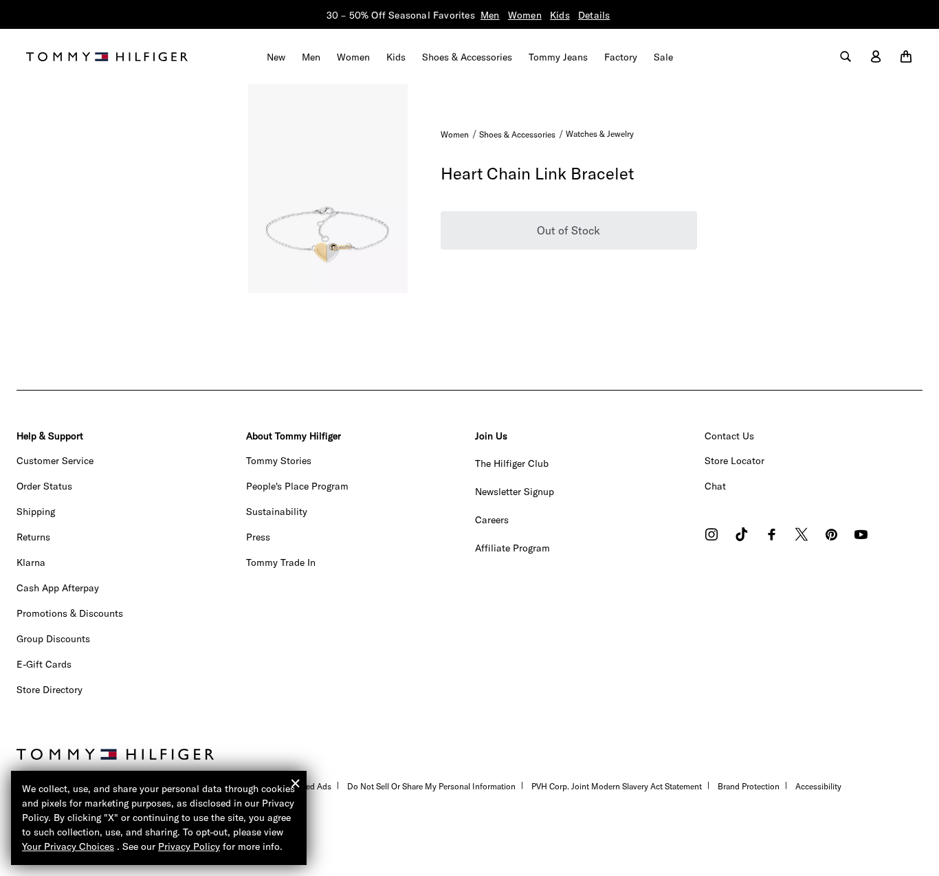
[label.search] (845, 57)
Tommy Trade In (281, 562)
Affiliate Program (512, 548)
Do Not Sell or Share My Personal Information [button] (431, 786)
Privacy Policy (189, 846)
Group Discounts (53, 639)
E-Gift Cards (43, 664)
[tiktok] (742, 536)
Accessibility (818, 786)
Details (594, 15)
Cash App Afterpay (57, 588)
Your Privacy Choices (68, 846)
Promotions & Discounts (69, 613)
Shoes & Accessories (517, 134)
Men (490, 15)
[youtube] (861, 536)
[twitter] (801, 536)
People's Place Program (297, 486)
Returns (33, 537)
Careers (492, 520)
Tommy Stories (278, 461)
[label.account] (876, 57)
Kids (560, 15)
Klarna (30, 562)
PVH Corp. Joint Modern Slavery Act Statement (616, 786)
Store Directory (49, 689)
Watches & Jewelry (600, 134)
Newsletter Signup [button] (514, 491)
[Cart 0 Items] (906, 57)
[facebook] (771, 536)
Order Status (44, 486)
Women (525, 15)
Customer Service (54, 461)
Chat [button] (715, 486)
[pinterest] (831, 536)
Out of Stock (568, 230)
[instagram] (711, 536)
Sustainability (276, 511)
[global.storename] (107, 55)
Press (258, 537)
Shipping (35, 511)
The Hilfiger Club (512, 463)
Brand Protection (749, 786)
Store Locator (734, 461)
